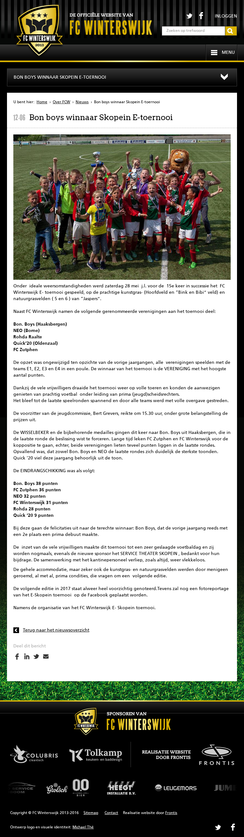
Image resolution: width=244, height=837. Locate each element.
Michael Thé (83, 827)
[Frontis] (213, 753)
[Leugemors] (126, 787)
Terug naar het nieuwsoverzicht (56, 630)
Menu (228, 52)
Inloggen (226, 16)
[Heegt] (72, 787)
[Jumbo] (180, 787)
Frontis (171, 813)
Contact (111, 813)
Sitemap (91, 813)
